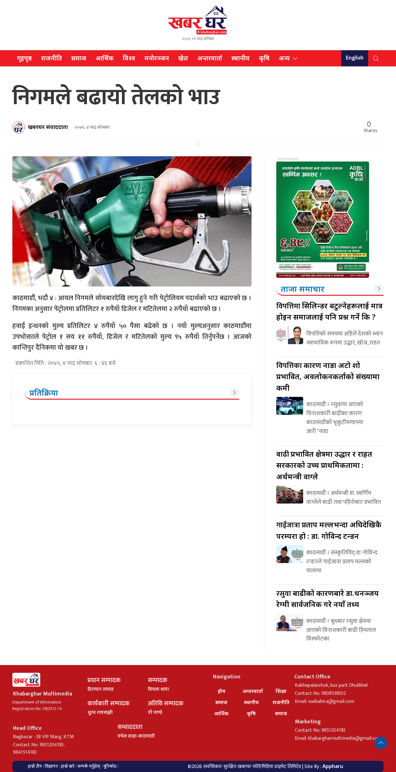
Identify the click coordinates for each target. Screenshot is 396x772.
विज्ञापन (51, 766)
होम (221, 691)
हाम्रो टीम (35, 766)
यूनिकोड (109, 766)
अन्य (284, 58)
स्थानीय (240, 58)
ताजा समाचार (303, 289)
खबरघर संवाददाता (48, 127)
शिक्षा (281, 691)
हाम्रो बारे (68, 766)
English (355, 58)
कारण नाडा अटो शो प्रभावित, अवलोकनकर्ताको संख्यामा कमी (328, 376)
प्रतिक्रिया (43, 392)
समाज (78, 58)
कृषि (264, 58)
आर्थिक (105, 58)
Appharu (332, 766)
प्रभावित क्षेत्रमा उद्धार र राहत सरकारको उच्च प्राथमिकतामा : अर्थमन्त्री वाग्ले (324, 465)
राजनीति (51, 58)
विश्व (129, 58)
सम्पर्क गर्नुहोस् (89, 766)
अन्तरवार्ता (209, 58)
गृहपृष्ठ (24, 58)
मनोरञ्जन (156, 58)
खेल (183, 58)
